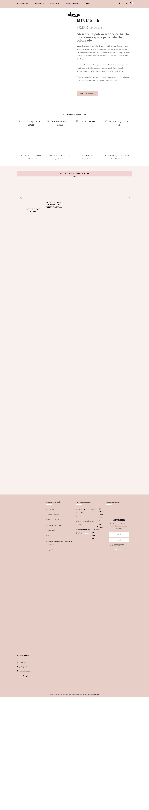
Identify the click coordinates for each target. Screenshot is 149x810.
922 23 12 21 (22, 663)
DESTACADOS (39, 4)
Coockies (50, 536)
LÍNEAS (87, 4)
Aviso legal (51, 509)
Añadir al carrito (87, 93)
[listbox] (74, 335)
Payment (50, 550)
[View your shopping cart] (131, 3)
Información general (53, 515)
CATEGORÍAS (54, 4)
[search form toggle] (127, 3)
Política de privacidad (54, 520)
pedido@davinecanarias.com (27, 667)
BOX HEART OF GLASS (33, 210)
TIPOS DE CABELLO (72, 4)
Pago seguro (51, 531)
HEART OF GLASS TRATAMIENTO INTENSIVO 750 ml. (54, 204)
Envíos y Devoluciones (54, 525)
